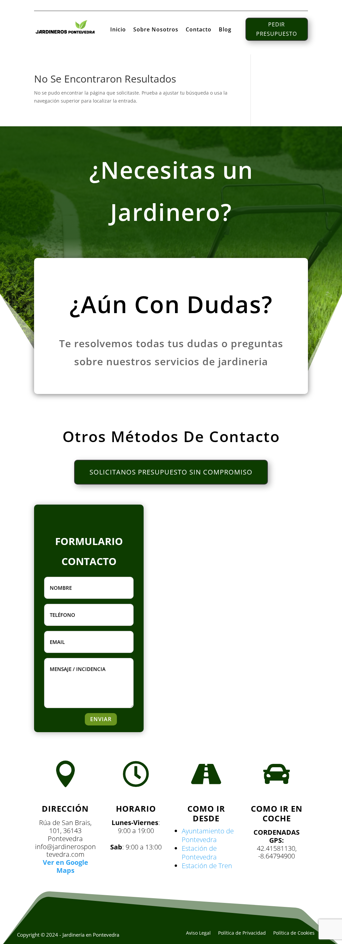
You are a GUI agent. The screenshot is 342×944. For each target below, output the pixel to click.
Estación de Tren (207, 865)
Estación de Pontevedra (199, 852)
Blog (225, 30)
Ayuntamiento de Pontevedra (208, 835)
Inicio (118, 30)
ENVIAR (101, 719)
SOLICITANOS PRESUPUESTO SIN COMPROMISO (171, 472)
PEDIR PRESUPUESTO (276, 29)
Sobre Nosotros (155, 30)
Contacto (198, 30)
